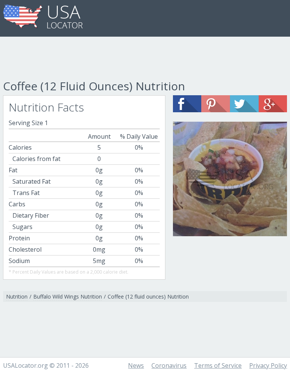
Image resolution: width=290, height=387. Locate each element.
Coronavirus (169, 365)
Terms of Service (218, 365)
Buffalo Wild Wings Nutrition (67, 296)
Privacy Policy (268, 365)
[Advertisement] (145, 59)
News (136, 365)
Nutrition (17, 296)
